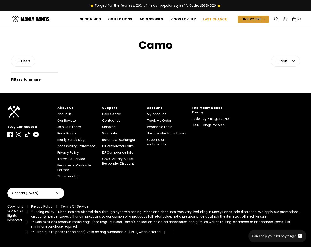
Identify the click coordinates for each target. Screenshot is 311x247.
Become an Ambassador (157, 142)
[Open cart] (294, 19)
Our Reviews (67, 120)
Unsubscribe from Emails (166, 133)
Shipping (109, 127)
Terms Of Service (71, 159)
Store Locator (68, 176)
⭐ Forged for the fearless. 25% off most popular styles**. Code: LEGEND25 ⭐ (155, 5)
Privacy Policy (68, 152)
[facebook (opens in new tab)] (10, 134)
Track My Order (159, 120)
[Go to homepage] (32, 19)
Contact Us (111, 120)
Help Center (111, 114)
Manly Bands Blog (71, 139)
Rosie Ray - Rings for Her (211, 118)
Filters (25, 61)
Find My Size (253, 19)
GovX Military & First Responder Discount (118, 161)
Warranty (109, 133)
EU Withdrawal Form (118, 146)
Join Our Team (69, 127)
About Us (64, 114)
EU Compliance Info (117, 152)
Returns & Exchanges (119, 139)
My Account (156, 114)
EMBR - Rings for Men (208, 125)
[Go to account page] (285, 19)
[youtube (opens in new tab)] (36, 134)
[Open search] (276, 19)
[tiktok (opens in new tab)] (27, 134)
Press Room (66, 133)
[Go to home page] (30, 112)
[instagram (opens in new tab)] (18, 134)
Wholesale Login (159, 127)
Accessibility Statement (76, 146)
